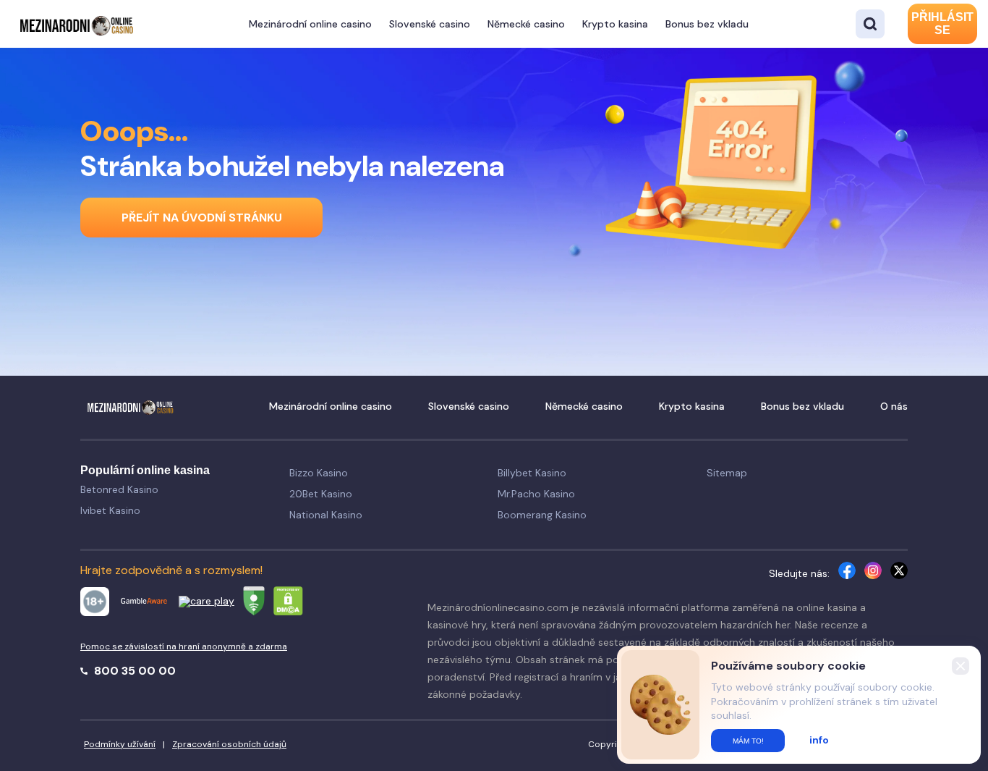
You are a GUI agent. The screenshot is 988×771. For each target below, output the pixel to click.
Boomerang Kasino (542, 514)
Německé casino (526, 23)
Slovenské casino (429, 23)
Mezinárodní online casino (310, 23)
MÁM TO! (748, 741)
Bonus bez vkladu (707, 23)
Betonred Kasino (119, 489)
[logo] (76, 24)
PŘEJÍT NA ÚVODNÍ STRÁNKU (202, 217)
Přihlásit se (942, 23)
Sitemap (727, 472)
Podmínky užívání (120, 744)
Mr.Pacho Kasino (536, 493)
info (819, 739)
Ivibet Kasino (110, 510)
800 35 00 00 (133, 670)
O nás (894, 406)
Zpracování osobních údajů (229, 744)
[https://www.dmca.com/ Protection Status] (288, 603)
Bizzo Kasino (318, 472)
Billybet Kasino (532, 472)
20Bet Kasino (320, 493)
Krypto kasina (615, 23)
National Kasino (325, 514)
